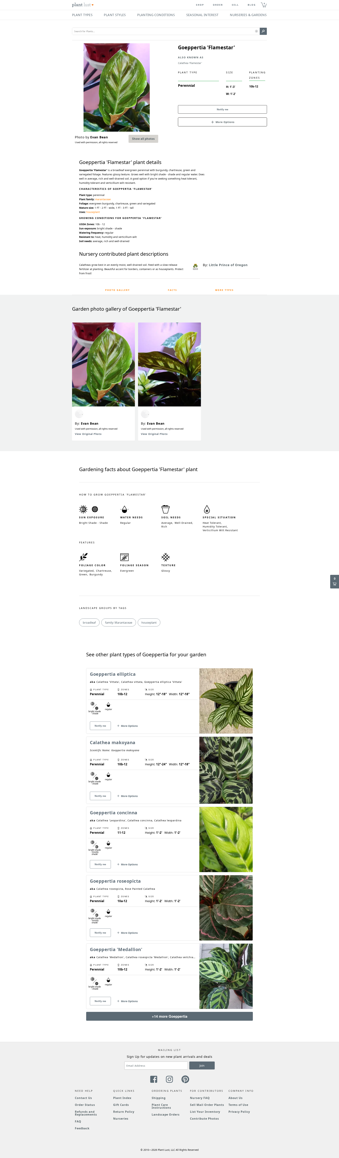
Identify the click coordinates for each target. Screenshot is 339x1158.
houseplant (93, 212)
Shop (200, 5)
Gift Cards (121, 1105)
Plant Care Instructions (161, 1106)
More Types (224, 290)
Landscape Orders (166, 1114)
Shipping (159, 1098)
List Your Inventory (205, 1112)
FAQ (78, 1121)
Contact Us (83, 1098)
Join (202, 1066)
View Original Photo (88, 434)
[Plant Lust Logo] (83, 5)
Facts (172, 290)
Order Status (85, 1105)
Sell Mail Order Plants (207, 1105)
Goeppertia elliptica (113, 674)
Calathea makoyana (112, 742)
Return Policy (123, 1112)
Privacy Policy (239, 1112)
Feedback (82, 1128)
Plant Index (122, 1098)
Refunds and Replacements (86, 1113)
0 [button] (264, 3)
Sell (235, 5)
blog (252, 5)
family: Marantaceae (118, 623)
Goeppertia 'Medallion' (116, 949)
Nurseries (120, 1119)
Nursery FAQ (200, 1098)
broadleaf (89, 623)
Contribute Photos (204, 1119)
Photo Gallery (117, 290)
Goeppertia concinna (113, 813)
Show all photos (143, 139)
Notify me (222, 109)
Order (218, 5)
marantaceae (103, 199)
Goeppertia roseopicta (115, 881)
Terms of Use (238, 1105)
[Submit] (263, 31)
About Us (235, 1098)
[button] (256, 31)
